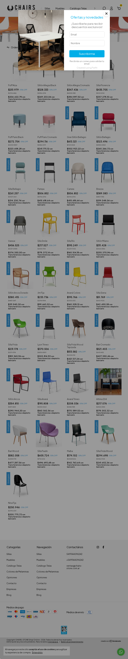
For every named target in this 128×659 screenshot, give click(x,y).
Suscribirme (87, 54)
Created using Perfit (87, 67)
